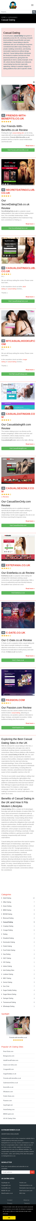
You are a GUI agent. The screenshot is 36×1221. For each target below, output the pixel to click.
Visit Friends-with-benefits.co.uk (18, 150)
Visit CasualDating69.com (18, 448)
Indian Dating (7, 966)
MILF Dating (7, 978)
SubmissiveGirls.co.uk (10, 1082)
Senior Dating (7, 982)
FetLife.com (22, 1182)
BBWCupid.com (8, 1114)
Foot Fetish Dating (9, 950)
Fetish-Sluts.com (8, 1096)
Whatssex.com (8, 1091)
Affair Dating (7, 902)
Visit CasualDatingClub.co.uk (18, 301)
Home (3, 17)
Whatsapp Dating (8, 1006)
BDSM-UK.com (5, 1190)
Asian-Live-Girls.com (10, 1065)
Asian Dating (7, 906)
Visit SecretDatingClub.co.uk (18, 228)
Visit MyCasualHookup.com (18, 374)
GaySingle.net (8, 1105)
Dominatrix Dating (9, 942)
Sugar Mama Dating (9, 994)
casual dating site (18, 133)
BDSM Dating (7, 914)
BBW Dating (7, 910)
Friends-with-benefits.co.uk (12, 1078)
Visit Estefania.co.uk (18, 593)
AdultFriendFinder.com (10, 1060)
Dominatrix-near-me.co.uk (27, 1188)
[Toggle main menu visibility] (32, 5)
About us (26, 1200)
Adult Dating (7, 898)
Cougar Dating (8, 930)
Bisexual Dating (8, 918)
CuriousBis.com (6, 1188)
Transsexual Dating (9, 1002)
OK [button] (9, 1217)
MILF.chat (22, 1193)
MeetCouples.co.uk (7, 1193)
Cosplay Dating (8, 926)
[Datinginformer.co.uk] (12, 5)
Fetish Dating (7, 946)
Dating (5, 934)
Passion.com (7, 1100)
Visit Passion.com (18, 727)
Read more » (30, 145)
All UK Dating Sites (9, 1118)
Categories (12, 17)
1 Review (5, 497)
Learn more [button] (5, 1213)
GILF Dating (7, 958)
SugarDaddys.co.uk (9, 1074)
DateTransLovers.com (25, 1190)
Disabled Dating (8, 938)
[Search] (34, 12)
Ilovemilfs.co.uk (8, 1087)
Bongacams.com (8, 1056)
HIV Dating (6, 962)
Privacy (9, 1203)
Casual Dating (8, 922)
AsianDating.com (8, 1109)
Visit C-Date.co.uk (18, 660)
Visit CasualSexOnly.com (18, 525)
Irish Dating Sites (8, 970)
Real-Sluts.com (8, 1051)
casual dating (11, 289)
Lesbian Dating (8, 974)
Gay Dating (6, 954)
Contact (9, 1200)
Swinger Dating (8, 998)
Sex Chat (6, 986)
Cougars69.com (8, 1069)
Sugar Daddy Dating (9, 990)
